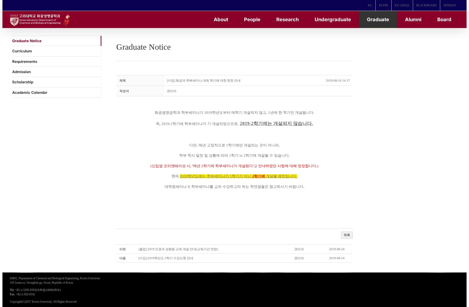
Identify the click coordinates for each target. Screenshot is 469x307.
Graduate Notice (27, 40)
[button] (171, 91)
